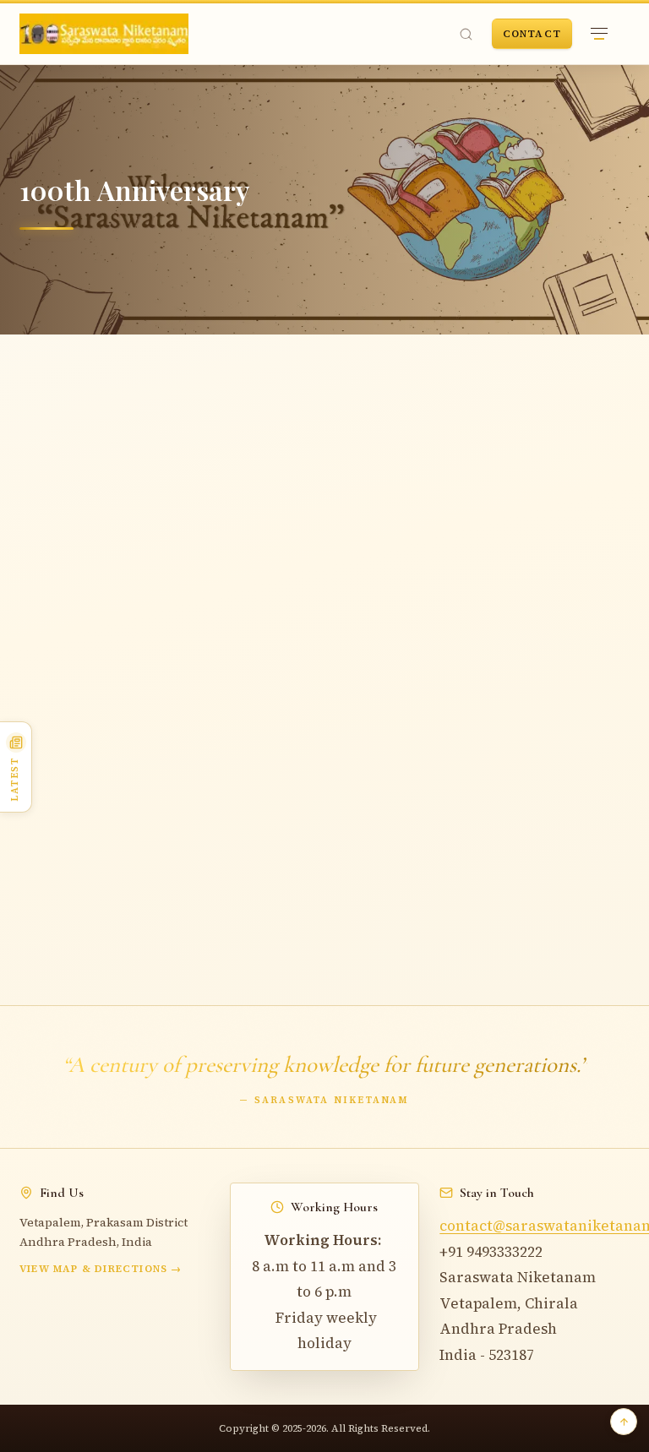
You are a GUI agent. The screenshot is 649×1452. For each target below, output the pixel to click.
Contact (532, 34)
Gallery (99, 404)
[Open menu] (599, 34)
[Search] (466, 34)
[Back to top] (623, 1421)
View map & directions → (101, 1268)
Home (45, 404)
